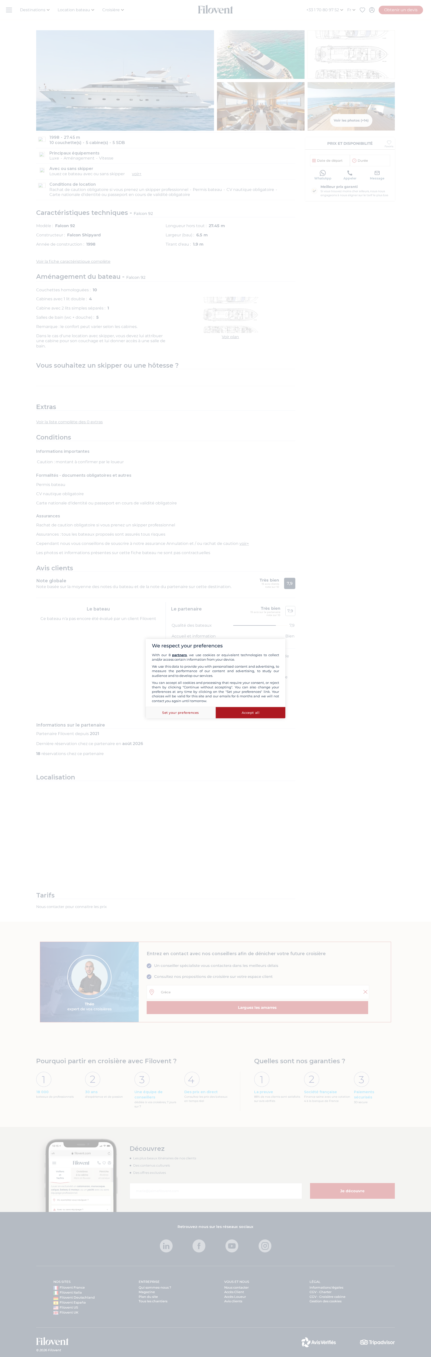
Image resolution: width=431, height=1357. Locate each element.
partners (179, 655)
